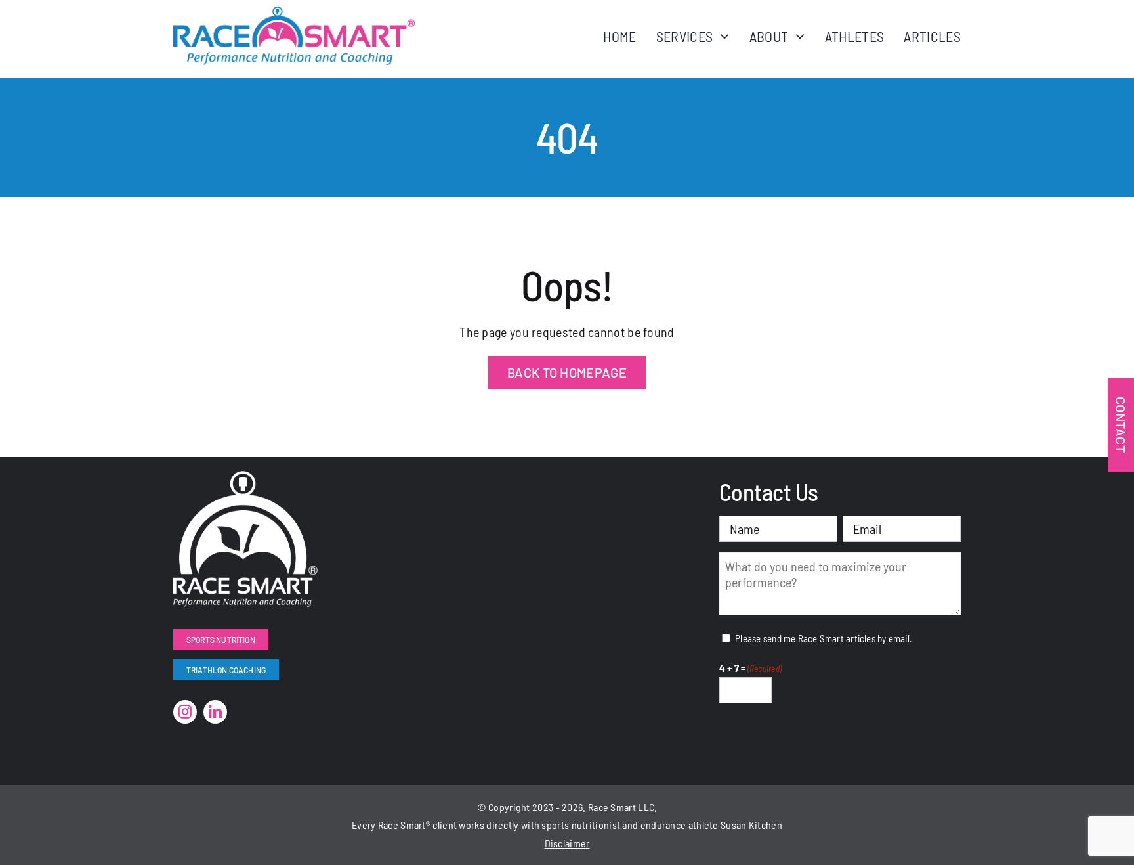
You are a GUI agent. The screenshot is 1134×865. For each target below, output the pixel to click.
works (471, 824)
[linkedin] (215, 712)
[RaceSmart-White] (245, 477)
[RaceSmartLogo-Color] (294, 13)
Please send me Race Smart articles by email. (823, 638)
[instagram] (185, 712)
